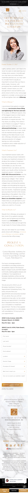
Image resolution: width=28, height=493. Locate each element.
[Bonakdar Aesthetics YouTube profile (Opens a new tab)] (11, 445)
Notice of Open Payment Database (17, 457)
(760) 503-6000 (14, 427)
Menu (24, 11)
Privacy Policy (19, 454)
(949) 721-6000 (4, 490)
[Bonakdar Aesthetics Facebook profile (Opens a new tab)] (21, 445)
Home (11, 434)
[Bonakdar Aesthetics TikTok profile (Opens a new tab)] (14, 445)
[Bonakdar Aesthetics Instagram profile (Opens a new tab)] (7, 445)
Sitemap (12, 454)
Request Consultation (11, 384)
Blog (16, 434)
